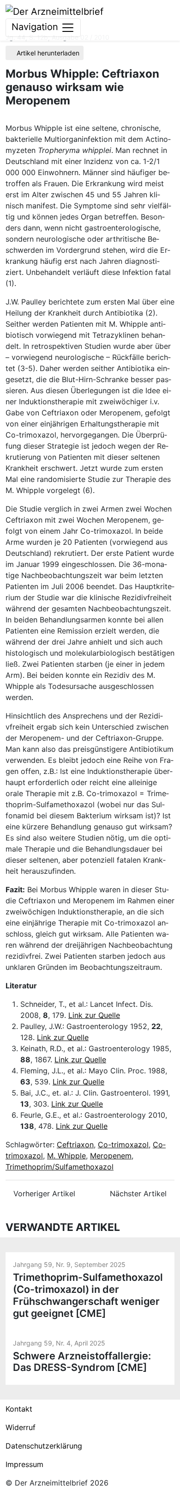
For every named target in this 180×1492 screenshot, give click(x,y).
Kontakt (19, 1408)
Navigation (36, 26)
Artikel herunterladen (47, 53)
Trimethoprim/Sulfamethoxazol (60, 1166)
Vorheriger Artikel (43, 1193)
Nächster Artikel (139, 1193)
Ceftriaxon (75, 1144)
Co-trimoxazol (123, 1144)
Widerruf (21, 1427)
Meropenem (111, 1155)
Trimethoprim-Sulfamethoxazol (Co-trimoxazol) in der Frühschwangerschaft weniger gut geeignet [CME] (88, 1295)
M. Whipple (66, 1155)
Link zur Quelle (94, 1015)
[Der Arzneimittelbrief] (54, 10)
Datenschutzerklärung (44, 1445)
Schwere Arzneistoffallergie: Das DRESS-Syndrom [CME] (82, 1362)
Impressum (24, 1464)
